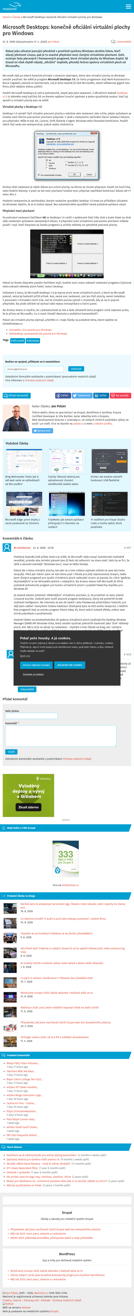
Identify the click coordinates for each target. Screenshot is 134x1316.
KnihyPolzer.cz (70, 885)
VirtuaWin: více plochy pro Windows (30, 329)
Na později (122, 395)
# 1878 (127, 654)
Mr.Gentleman (22, 547)
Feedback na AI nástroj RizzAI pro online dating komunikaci (42, 1155)
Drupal (67, 1213)
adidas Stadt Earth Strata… (23, 1127)
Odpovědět (27, 689)
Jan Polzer (54, 41)
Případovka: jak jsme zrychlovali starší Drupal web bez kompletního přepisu (55, 1229)
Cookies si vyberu (33, 674)
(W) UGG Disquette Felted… (22, 1135)
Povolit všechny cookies (36, 665)
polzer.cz (78, 423)
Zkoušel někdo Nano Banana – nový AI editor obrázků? (38, 1163)
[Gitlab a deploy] (28, 816)
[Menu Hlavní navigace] (128, 6)
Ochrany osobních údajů (77, 758)
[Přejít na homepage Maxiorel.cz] (12, 6)
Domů (6, 17)
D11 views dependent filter (22, 1168)
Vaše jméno (12, 711)
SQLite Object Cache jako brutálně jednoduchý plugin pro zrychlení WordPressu (57, 1275)
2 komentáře (123, 41)
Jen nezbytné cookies (69, 665)
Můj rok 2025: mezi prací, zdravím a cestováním (38, 1233)
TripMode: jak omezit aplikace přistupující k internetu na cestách (66, 523)
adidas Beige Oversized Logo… (25, 1095)
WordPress (67, 1254)
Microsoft (18, 340)
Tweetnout (84, 395)
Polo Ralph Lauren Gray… (21, 1119)
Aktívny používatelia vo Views (24, 1185)
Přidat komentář (18, 395)
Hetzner (26, 1307)
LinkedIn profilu (102, 423)
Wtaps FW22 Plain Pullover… (23, 1063)
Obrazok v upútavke (18, 1172)
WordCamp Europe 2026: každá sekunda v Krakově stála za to (46, 1270)
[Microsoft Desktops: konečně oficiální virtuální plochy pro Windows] (67, 156)
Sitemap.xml (31, 1300)
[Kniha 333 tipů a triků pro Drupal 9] (66, 859)
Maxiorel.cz (41, 1293)
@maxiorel (43, 430)
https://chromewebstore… (22, 1111)
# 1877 (127, 547)
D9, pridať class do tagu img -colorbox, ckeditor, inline (39, 1176)
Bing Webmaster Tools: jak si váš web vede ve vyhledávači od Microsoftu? (22, 480)
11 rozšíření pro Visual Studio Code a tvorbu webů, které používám (108, 523)
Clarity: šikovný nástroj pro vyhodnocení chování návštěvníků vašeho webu (64, 480)
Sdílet (64, 395)
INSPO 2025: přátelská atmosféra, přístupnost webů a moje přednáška (51, 1237)
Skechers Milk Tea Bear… (21, 1071)
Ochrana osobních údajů (39, 380)
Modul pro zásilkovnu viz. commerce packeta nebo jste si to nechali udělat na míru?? (57, 1181)
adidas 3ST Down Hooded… (23, 1087)
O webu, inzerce (12, 1300)
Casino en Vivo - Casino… (21, 1103)
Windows (34, 340)
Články (16, 17)
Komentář (11, 723)
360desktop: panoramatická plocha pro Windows (38, 333)
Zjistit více (25, 656)
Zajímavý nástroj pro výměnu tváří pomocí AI (33, 1159)
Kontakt (45, 1300)
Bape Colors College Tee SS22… (25, 1079)
